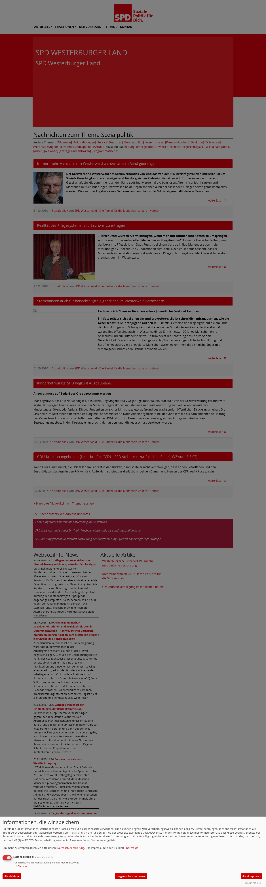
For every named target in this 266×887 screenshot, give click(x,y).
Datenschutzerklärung (70, 848)
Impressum (131, 848)
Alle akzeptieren (251, 876)
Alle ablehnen (12, 876)
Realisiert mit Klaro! (253, 882)
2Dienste (20, 866)
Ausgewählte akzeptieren (131, 876)
